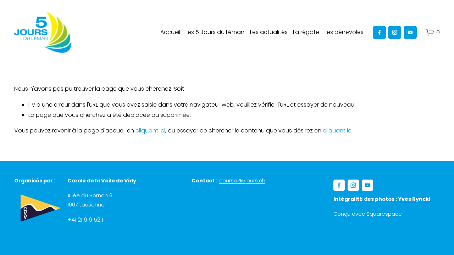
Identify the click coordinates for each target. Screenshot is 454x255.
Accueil (170, 32)
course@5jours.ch (242, 180)
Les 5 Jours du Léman (215, 32)
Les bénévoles (344, 32)
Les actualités (269, 32)
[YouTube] (410, 32)
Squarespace (384, 213)
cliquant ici (150, 130)
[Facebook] (379, 32)
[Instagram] (394, 32)
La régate (306, 32)
